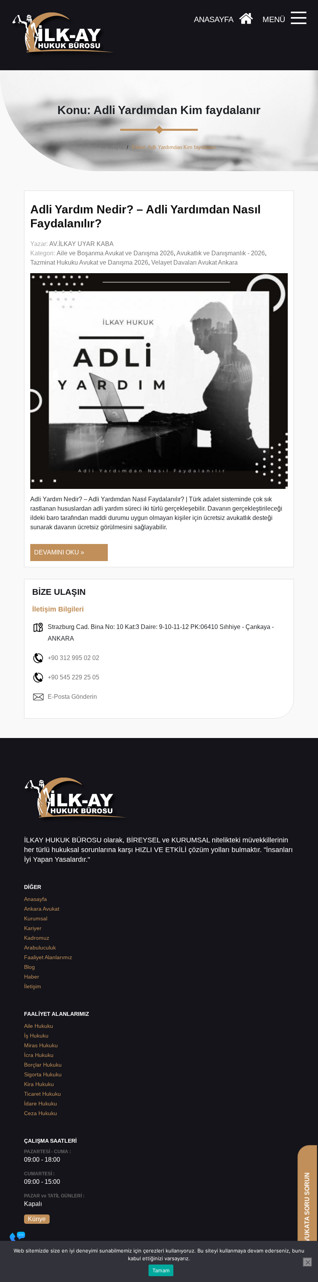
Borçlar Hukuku (43, 1065)
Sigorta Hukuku (43, 1074)
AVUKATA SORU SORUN (307, 1209)
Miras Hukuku (41, 1045)
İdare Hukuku (40, 1103)
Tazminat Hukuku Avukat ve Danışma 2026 (89, 262)
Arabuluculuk (40, 947)
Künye (37, 1219)
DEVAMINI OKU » (59, 552)
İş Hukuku (36, 1036)
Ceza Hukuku (40, 1113)
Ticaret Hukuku (42, 1094)
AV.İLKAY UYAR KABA (81, 244)
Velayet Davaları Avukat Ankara (194, 262)
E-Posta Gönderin (72, 696)
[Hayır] (307, 1262)
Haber (31, 977)
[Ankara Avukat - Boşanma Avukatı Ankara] (66, 35)
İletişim (32, 986)
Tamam (160, 1270)
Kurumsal (35, 918)
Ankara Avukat (41, 909)
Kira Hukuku (39, 1084)
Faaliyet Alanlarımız (48, 957)
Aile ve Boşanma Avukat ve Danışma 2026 (115, 253)
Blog (29, 967)
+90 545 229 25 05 (73, 677)
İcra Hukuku (39, 1055)
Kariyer (32, 928)
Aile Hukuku (38, 1026)
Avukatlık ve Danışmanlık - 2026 (220, 253)
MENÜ (274, 19)
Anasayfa (112, 147)
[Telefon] (17, 1239)
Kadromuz (36, 938)
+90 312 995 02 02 (73, 658)
